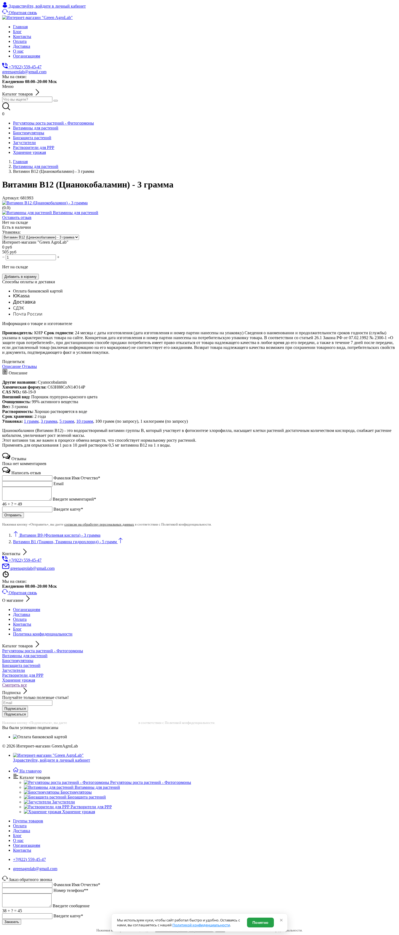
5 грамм (66, 421)
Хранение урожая (18, 680)
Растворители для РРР (22, 675)
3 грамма (49, 421)
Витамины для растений (24, 655)
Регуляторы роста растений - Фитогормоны (42, 650)
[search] (55, 100)
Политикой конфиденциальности (201, 925)
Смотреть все (14, 685)
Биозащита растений (21, 665)
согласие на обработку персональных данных (99, 524)
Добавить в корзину (20, 277)
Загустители (13, 670)
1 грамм (31, 421)
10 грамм (84, 421)
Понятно (260, 922)
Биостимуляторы (17, 660)
